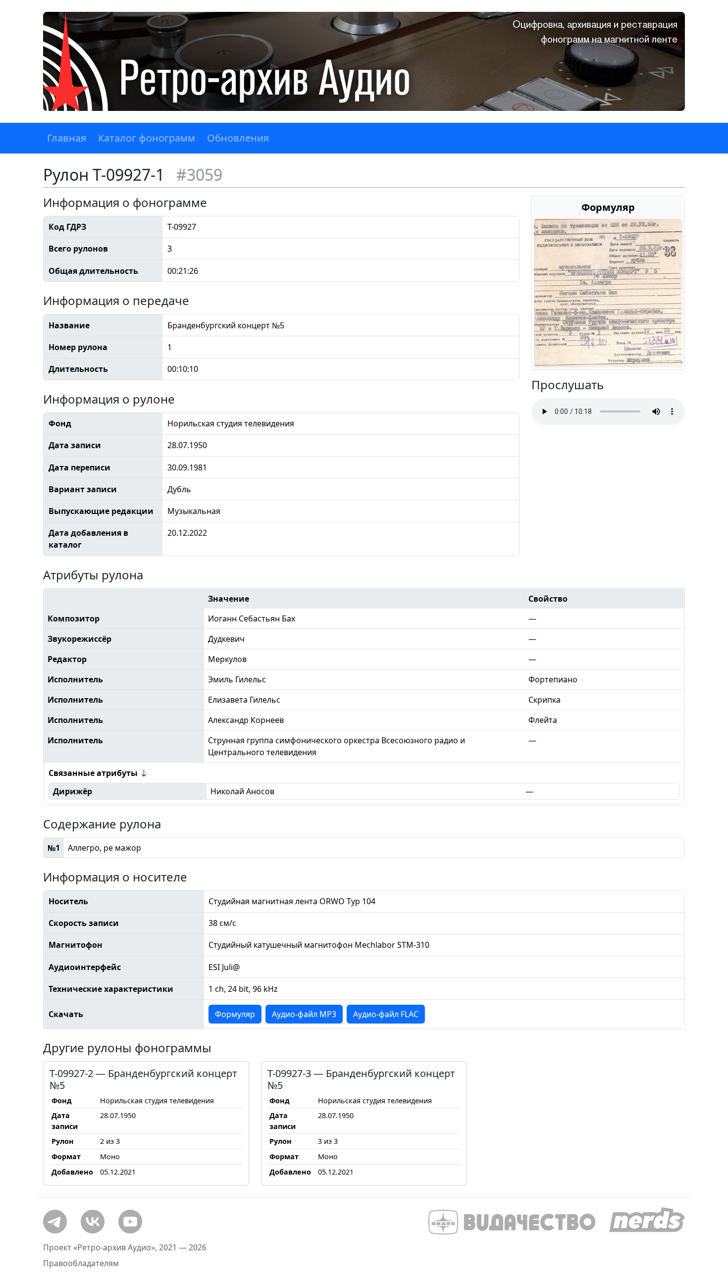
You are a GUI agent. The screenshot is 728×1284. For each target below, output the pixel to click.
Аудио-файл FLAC (385, 1014)
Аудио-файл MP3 (304, 1014)
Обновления (238, 138)
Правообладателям (81, 1263)
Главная (66, 138)
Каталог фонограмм (146, 138)
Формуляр (235, 1014)
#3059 (199, 174)
